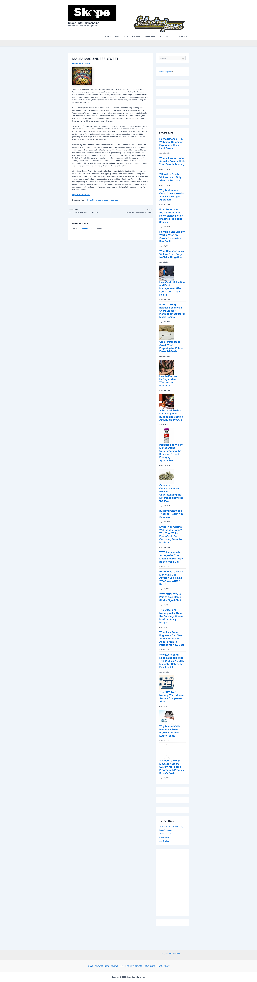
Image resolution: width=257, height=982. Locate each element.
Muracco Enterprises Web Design (171, 826)
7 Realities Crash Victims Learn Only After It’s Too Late (170, 176)
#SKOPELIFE (124, 966)
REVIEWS (114, 966)
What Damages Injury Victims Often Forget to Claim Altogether (171, 253)
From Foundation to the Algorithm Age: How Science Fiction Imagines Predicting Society (171, 215)
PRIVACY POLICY (163, 966)
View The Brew (164, 840)
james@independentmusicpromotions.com (103, 199)
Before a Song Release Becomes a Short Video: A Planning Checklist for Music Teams (172, 310)
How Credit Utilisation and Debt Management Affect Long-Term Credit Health (172, 288)
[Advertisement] (174, 881)
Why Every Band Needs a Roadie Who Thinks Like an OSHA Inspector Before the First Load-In (171, 660)
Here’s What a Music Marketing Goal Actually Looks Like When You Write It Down (171, 577)
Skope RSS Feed (165, 833)
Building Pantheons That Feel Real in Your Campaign (172, 513)
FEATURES (99, 966)
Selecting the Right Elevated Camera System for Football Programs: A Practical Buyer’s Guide (172, 766)
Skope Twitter (164, 837)
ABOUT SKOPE (149, 966)
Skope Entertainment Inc (83, 22)
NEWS (107, 966)
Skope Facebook (165, 830)
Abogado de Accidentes (170, 954)
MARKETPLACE (136, 966)
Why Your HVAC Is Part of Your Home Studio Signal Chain (170, 596)
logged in (85, 228)
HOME (90, 966)
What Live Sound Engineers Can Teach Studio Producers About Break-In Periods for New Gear (171, 638)
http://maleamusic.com (81, 194)
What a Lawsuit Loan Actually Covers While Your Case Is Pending (172, 160)
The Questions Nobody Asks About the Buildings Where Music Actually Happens (171, 615)
